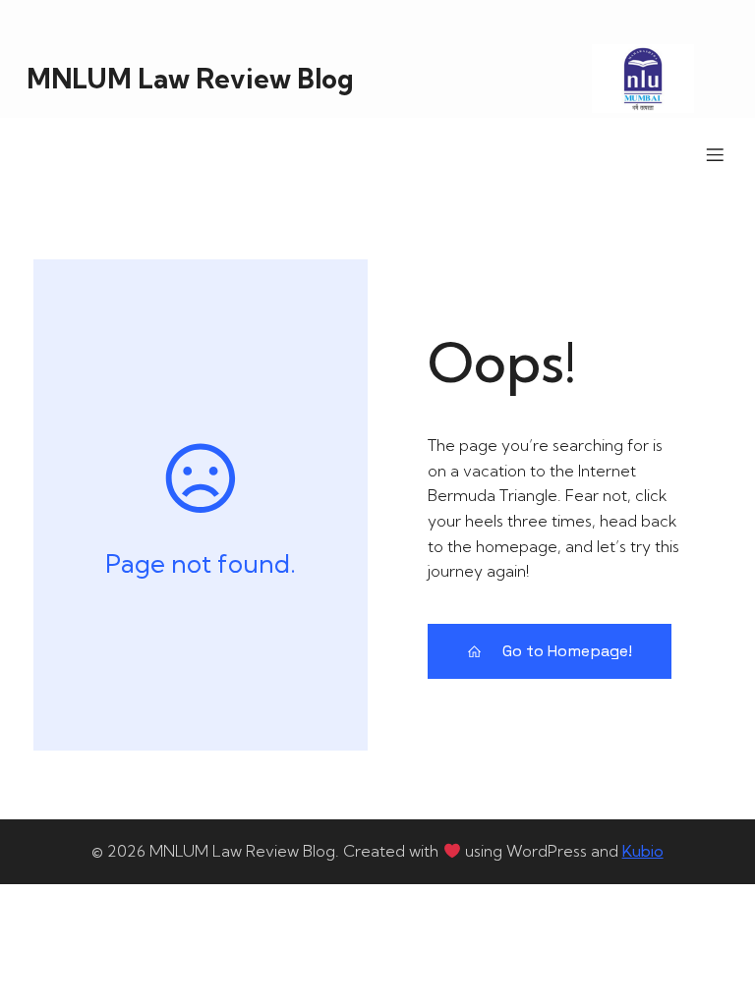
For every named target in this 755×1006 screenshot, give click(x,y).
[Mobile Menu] (714, 154)
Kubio (643, 851)
